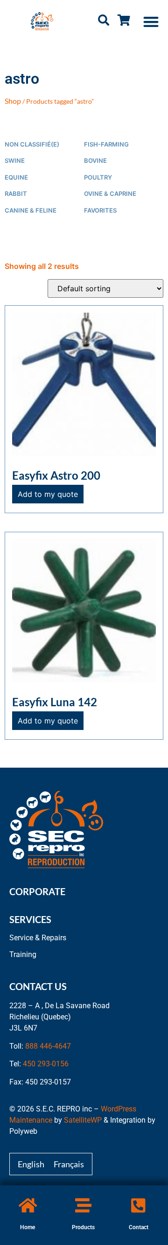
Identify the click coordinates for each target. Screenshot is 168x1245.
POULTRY (98, 177)
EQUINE (16, 177)
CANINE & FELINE (30, 210)
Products (83, 1227)
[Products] (83, 1205)
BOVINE (95, 160)
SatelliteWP (83, 1120)
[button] (151, 21)
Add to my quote (48, 494)
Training (22, 954)
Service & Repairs (37, 937)
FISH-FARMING (106, 144)
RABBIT (16, 193)
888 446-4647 (48, 1046)
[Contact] (138, 1205)
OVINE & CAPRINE (110, 193)
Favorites (100, 210)
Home (27, 1227)
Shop (13, 100)
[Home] (28, 1205)
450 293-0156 (46, 1063)
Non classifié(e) (32, 144)
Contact (138, 1227)
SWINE (15, 160)
